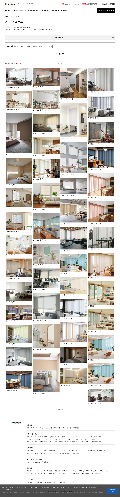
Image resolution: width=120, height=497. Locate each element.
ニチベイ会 (73, 471)
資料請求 (39, 482)
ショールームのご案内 (33, 462)
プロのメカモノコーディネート (64, 439)
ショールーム (45, 10)
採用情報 (112, 4)
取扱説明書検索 (90, 450)
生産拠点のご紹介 (103, 471)
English (104, 4)
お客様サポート (31, 450)
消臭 (50, 46)
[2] (59, 63)
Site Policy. (10, 494)
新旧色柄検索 (75, 453)
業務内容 (65, 471)
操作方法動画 (43, 442)
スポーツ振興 (86, 473)
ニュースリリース (61, 473)
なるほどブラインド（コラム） (59, 437)
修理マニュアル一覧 (32, 453)
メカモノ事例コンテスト (95, 437)
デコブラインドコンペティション (36, 473)
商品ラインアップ (32, 428)
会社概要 (57, 471)
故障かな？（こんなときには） (57, 450)
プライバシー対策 (32, 442)
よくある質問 (42, 450)
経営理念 (49, 471)
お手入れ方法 (101, 450)
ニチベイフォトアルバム (34, 439)
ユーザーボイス (48, 439)
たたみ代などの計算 (63, 453)
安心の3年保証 (74, 428)
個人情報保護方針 (50, 482)
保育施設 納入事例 (96, 442)
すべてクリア (60, 54)
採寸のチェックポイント (48, 453)
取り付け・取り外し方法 (76, 450)
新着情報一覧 (96, 473)
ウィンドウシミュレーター (78, 437)
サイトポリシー (61, 482)
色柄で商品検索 (55, 428)
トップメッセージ (39, 471)
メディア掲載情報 (74, 473)
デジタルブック (44, 428)
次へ (62, 63)
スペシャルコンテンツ (56, 442)
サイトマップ (73, 482)
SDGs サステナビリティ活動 (87, 471)
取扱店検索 (55, 10)
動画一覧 (65, 428)
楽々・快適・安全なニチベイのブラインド (88, 439)
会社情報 (29, 471)
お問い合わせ (31, 482)
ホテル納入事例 (83, 442)
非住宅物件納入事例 (71, 442)
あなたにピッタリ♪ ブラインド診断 (37, 437)
